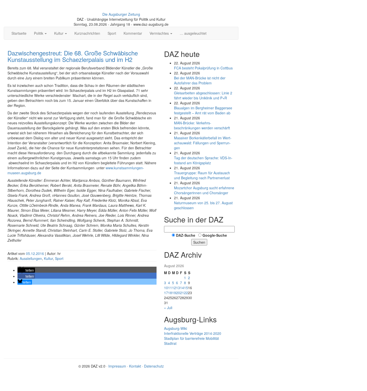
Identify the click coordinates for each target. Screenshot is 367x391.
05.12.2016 (35, 253)
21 (182, 292)
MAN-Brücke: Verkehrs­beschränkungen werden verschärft (202, 125)
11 (170, 287)
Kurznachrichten (87, 33)
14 (182, 287)
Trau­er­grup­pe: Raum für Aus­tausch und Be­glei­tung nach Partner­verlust (202, 175)
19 (174, 292)
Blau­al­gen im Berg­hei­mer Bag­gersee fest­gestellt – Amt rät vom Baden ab (203, 110)
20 (178, 292)
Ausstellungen (31, 258)
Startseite (18, 33)
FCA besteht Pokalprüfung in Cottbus (203, 67)
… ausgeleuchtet (193, 33)
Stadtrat (170, 343)
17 (166, 292)
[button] (26, 270)
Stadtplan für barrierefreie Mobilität (191, 338)
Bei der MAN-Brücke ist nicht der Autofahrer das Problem (199, 80)
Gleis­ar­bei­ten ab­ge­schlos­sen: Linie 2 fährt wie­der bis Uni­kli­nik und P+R (203, 95)
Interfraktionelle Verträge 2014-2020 (192, 333)
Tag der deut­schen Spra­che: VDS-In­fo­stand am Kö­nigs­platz (203, 160)
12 (174, 287)
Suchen (199, 242)
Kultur (48, 258)
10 (166, 287)
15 (186, 287)
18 (170, 292)
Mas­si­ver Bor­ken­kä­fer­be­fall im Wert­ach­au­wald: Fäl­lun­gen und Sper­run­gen (202, 142)
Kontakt (135, 366)
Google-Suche (214, 235)
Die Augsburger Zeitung (121, 14)
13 (178, 287)
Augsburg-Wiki (175, 328)
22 (186, 292)
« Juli (168, 307)
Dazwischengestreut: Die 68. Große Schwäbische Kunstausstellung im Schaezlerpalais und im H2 (72, 56)
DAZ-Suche (185, 235)
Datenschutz (154, 366)
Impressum (117, 366)
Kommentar (133, 33)
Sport (112, 33)
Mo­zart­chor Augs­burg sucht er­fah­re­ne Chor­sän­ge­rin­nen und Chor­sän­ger (204, 190)
